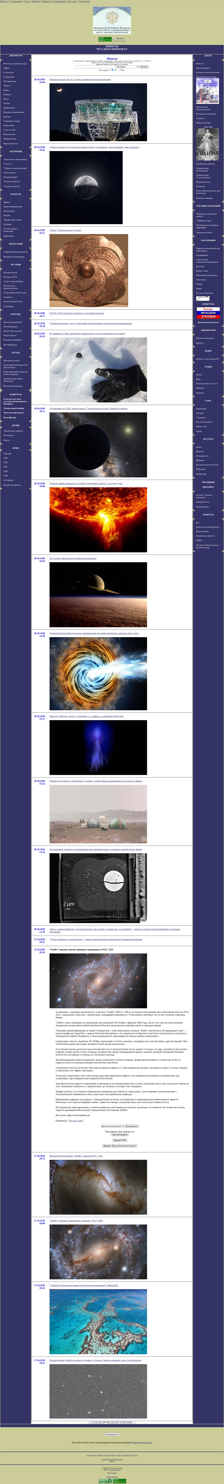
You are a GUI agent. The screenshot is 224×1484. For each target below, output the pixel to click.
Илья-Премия (10, 417)
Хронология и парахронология (11, 287)
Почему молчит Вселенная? (208, 72)
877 (118, 1422)
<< (89, 1422)
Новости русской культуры (15, 63)
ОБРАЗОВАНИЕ (208, 240)
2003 (6, 458)
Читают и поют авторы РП (207, 359)
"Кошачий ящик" (11, 177)
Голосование (59, 1)
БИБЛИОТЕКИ (208, 330)
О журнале (200, 417)
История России (10, 272)
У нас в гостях (10, 130)
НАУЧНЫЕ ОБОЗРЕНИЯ (208, 206)
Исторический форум (13, 340)
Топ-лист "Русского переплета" (204, 496)
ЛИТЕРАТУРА (15, 56)
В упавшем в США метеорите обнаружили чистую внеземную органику (87, 333)
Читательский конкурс (14, 412)
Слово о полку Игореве (13, 281)
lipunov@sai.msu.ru (142, 1442)
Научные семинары (204, 198)
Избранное (200, 469)
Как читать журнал (204, 422)
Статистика (125, 1455)
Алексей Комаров (115, 1470)
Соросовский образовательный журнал (207, 260)
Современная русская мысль (16, 252)
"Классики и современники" (15, 159)
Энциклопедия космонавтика (202, 169)
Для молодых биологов (208, 322)
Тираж (199, 431)
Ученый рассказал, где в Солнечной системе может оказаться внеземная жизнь (91, 323)
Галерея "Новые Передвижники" (112, 1459)
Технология (201, 280)
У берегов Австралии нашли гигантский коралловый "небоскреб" (84, 1285)
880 (130, 1422)
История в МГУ (10, 277)
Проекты (200, 451)
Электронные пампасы (13, 431)
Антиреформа (202, 255)
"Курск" (7, 86)
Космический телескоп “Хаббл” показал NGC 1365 (76, 1156)
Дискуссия (84, 1)
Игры (198, 379)
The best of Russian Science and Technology (207, 546)
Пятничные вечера (12, 360)
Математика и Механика (206, 275)
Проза (6, 99)
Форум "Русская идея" (13, 331)
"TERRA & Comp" (204, 221)
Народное (200, 388)
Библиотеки (201, 474)
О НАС (208, 401)
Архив (113, 1455)
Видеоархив (9, 236)
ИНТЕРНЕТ (208, 487)
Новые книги (9, 125)
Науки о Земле (202, 271)
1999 (6, 476)
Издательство (9, 134)
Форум (6, 440)
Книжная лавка (10, 139)
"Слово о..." (8, 164)
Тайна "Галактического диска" (66, 230)
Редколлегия (201, 409)
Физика (199, 284)
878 (122, 1422)
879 (126, 1422)
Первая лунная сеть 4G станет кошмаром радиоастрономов (80, 79)
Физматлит (200, 186)
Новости (46, 1)
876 (114, 1422)
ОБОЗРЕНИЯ (15, 151)
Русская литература (204, 293)
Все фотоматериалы (12, 485)
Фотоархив (8, 480)
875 (110, 1422)
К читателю (9, 72)
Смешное (200, 393)
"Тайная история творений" (15, 168)
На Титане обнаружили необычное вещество (73, 558)
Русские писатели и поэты (207, 465)
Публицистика (10, 81)
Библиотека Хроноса (205, 338)
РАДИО (208, 351)
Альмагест (8, 297)
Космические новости (205, 164)
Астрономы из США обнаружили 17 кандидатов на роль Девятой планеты (89, 408)
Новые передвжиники (13, 206)
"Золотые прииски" (12, 181)
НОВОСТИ (208, 514)
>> (134, 1422)
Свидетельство (108, 61)
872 (98, 1422)
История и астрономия (206, 114)
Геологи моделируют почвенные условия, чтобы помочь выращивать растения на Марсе (96, 781)
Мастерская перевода (13, 386)
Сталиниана (9, 306)
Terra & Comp (76, 1120)
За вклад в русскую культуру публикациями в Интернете (15, 401)
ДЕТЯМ (15, 425)
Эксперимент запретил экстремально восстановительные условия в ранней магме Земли (96, 849)
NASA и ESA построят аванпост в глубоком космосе (77, 313)
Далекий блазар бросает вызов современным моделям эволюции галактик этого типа (94, 633)
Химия (199, 288)
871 (93, 1422)
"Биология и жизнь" (204, 232)
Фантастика (9, 435)
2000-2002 (208, 127)
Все (197, 522)
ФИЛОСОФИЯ (16, 244)
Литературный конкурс (14, 408)
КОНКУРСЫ (16, 394)
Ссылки (118, 1455)
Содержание (15, 1)
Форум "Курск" (10, 335)
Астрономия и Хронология (15, 292)
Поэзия (7, 103)
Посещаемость (202, 456)
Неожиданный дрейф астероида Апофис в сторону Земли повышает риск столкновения (95, 1360)
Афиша (7, 68)
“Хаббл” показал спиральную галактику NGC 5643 (76, 1220)
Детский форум (10, 345)
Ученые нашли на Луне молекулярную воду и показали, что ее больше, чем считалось (94, 147)
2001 (6, 467)
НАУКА (208, 56)
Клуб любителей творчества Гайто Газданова (16, 373)
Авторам (200, 413)
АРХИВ (15, 448)
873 (102, 1422)
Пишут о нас (201, 426)
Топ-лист (72, 1)
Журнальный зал (11, 143)
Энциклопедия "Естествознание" (203, 176)
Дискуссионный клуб (13, 322)
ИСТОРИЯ (16, 264)
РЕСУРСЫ (208, 439)
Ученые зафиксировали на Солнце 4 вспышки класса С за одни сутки (86, 483)
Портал (4, 1)
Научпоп (200, 343)
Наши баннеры (202, 507)
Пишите (36, 1)
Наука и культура (203, 123)
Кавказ (6, 90)
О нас (27, 1)
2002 (6, 462)
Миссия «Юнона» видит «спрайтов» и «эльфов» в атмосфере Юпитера (86, 716)
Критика (7, 116)
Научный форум (10, 326)
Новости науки (202, 531)
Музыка (7, 215)
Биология (200, 266)
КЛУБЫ (16, 352)
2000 (6, 471)
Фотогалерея (9, 211)
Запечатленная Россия (13, 301)
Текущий (7, 453)
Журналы (200, 460)
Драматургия (9, 108)
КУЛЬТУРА (16, 194)
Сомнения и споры (12, 121)
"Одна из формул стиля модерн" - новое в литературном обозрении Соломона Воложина (96, 939)
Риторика (8, 224)
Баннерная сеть (202, 502)
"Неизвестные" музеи (13, 220)
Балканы (7, 94)
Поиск (198, 447)
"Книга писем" (10, 172)
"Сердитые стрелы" (12, 186)
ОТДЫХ (208, 367)
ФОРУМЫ (16, 314)
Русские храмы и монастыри (11, 230)
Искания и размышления (14, 112)
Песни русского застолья (206, 383)
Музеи (199, 375)
